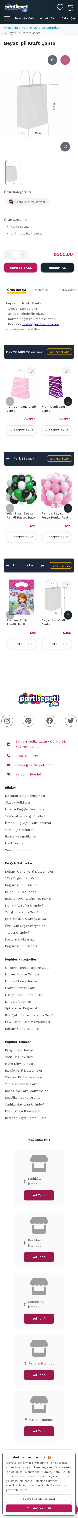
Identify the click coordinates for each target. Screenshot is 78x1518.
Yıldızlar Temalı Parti (21, 1084)
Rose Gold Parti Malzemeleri (27, 1091)
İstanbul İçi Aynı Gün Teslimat (28, 823)
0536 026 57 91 (26, 756)
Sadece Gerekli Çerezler (39, 1498)
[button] (59, 351)
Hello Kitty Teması (19, 1064)
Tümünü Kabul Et (39, 1508)
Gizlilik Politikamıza (53, 1485)
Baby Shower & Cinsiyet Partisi (28, 898)
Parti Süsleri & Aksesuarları (26, 919)
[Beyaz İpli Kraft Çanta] (14, 172)
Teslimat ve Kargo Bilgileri (25, 816)
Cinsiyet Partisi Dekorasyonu (27, 1077)
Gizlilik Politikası (17, 802)
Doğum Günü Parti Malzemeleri (29, 871)
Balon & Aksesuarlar (20, 892)
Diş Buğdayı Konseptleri (23, 1111)
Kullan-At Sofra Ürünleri (24, 905)
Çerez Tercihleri (17, 850)
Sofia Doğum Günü (19, 1057)
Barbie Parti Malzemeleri (24, 1070)
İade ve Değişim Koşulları (24, 809)
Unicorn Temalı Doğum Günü (28, 968)
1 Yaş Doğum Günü (19, 878)
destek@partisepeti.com (40, 324)
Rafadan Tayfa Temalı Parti (26, 1118)
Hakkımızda (14, 843)
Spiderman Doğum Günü (24, 1008)
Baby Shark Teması (20, 1050)
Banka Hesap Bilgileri (21, 836)
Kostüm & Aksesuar (20, 939)
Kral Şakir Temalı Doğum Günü (29, 1015)
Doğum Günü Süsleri (21, 885)
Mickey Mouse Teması (22, 974)
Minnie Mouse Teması (22, 981)
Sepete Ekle (21, 267)
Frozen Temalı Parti (20, 988)
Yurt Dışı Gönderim (19, 830)
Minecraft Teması (18, 1002)
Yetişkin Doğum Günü (21, 912)
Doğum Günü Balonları (23, 1029)
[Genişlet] (65, 146)
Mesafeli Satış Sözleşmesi (25, 796)
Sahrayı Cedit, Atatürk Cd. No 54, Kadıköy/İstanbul (40, 744)
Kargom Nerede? (28, 774)
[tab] (17, 290)
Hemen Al (57, 267)
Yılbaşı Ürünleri (17, 932)
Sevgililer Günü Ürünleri (24, 1097)
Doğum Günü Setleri (21, 946)
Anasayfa (11, 27)
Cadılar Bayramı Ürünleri (24, 1104)
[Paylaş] (52, 60)
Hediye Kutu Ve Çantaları (40, 27)
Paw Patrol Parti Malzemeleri (27, 1022)
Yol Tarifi (39, 1195)
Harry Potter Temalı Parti (24, 995)
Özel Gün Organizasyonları (25, 926)
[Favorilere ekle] (65, 60)
